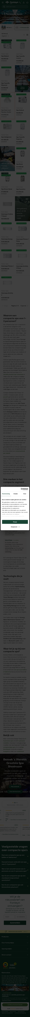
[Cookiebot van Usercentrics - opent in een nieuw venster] (21, 489)
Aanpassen (14, 526)
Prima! (15, 522)
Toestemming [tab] (6, 493)
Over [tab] (24, 493)
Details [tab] (16, 493)
